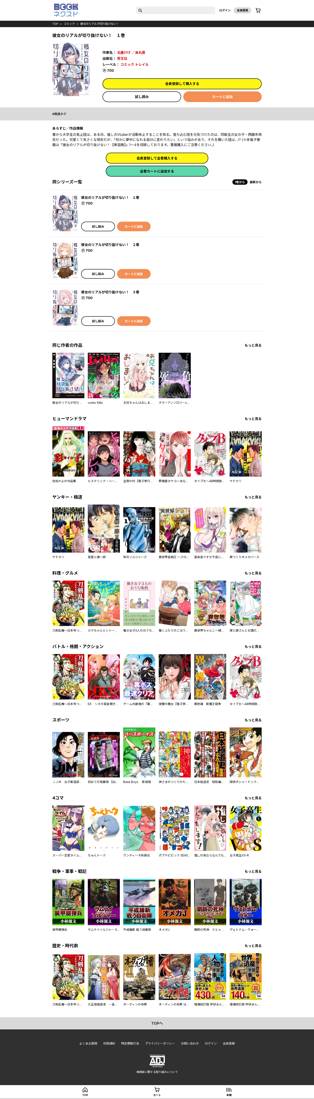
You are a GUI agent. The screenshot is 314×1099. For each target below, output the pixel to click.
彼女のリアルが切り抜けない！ (99, 23)
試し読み (142, 97)
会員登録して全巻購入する (157, 158)
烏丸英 (140, 52)
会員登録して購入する (182, 84)
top (55, 23)
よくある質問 (88, 1043)
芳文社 (122, 58)
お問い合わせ (190, 1043)
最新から (256, 182)
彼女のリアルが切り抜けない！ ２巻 (110, 245)
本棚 (229, 1095)
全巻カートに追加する (157, 171)
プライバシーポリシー (160, 1043)
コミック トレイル (134, 64)
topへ (157, 1023)
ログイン (224, 10)
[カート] (258, 10)
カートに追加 (222, 97)
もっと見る (253, 345)
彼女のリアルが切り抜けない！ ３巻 (110, 292)
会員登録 (242, 10)
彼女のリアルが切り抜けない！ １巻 (110, 197)
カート (157, 1095)
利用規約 (109, 1043)
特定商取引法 (130, 1043)
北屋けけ (124, 52)
